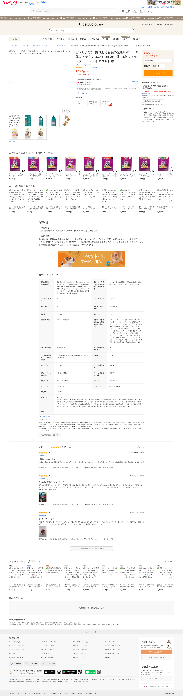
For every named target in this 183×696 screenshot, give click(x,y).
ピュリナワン (114, 381)
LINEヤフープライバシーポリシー (31, 693)
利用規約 (66, 693)
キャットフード (38, 46)
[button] (161, 66)
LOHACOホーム (14, 46)
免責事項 (72, 693)
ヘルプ (178, 7)
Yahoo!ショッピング (15, 693)
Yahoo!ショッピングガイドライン (86, 693)
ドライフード (63, 46)
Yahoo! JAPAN (147, 7)
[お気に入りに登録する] (69, 111)
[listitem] (25, 642)
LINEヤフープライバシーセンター (52, 693)
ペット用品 (26, 46)
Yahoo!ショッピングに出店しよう (164, 7)
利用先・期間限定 (87, 84)
